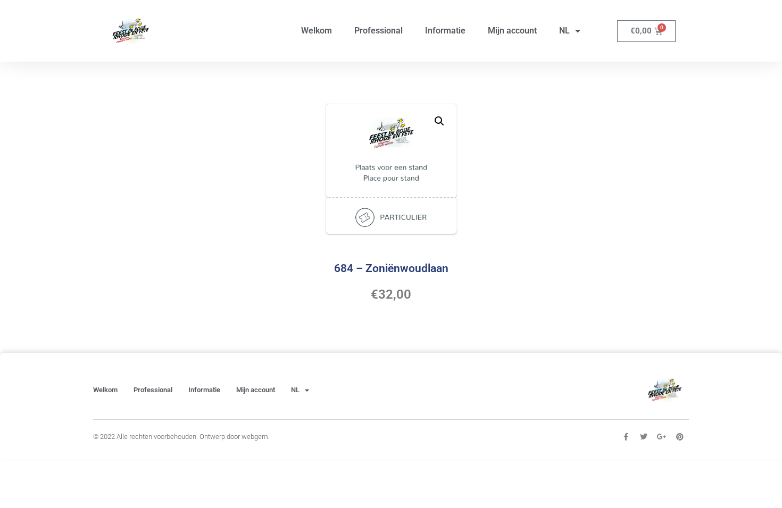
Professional (378, 31)
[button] (439, 121)
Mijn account (512, 31)
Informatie (445, 31)
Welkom (316, 31)
